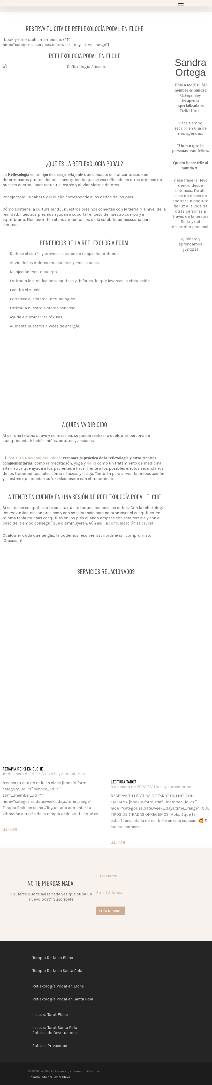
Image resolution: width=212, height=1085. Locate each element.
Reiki (91, 463)
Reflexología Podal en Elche (58, 986)
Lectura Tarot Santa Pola (54, 1027)
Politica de (42, 1032)
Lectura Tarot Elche (50, 1014)
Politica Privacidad (49, 1045)
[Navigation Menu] (181, 3)
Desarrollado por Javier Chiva (49, 1077)
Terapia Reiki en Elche (23, 769)
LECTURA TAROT (123, 781)
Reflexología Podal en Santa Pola (62, 999)
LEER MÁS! (10, 829)
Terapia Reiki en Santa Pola (57, 970)
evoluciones (67, 1032)
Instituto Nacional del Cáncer (34, 457)
